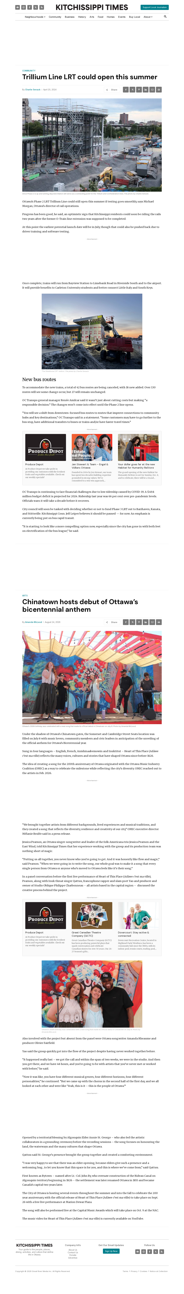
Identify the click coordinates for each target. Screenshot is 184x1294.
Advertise (72, 1257)
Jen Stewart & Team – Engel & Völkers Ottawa (90, 466)
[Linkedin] (145, 90)
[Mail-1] (17, 7)
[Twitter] (35, 7)
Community (29, 71)
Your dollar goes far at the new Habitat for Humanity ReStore (136, 466)
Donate (72, 1255)
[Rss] (41, 7)
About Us (73, 1250)
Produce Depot (34, 464)
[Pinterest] (139, 90)
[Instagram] (23, 7)
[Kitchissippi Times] (92, 7)
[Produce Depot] (45, 447)
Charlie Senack (32, 90)
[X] (132, 90)
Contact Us (73, 1252)
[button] (165, 16)
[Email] (152, 90)
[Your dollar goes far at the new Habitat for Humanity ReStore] (138, 447)
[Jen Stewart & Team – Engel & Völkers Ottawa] (92, 447)
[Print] (159, 90)
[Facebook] (29, 7)
